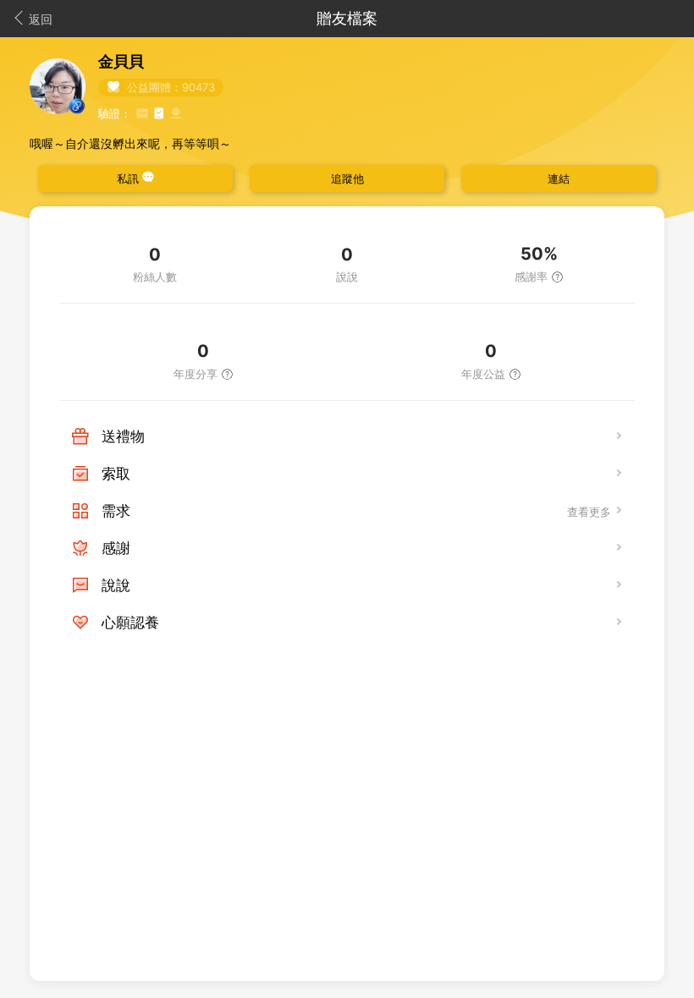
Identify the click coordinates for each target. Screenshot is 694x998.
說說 (116, 585)
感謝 (116, 548)
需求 (116, 510)
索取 (116, 473)
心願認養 (130, 622)
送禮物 (123, 436)
